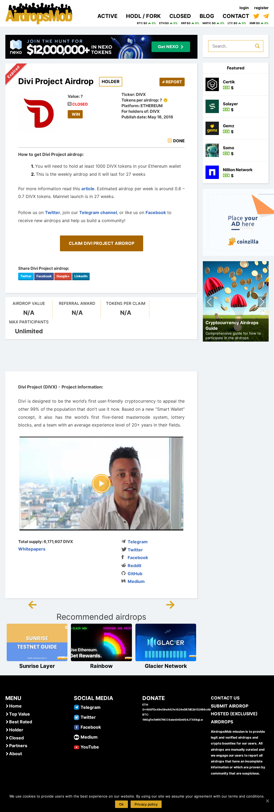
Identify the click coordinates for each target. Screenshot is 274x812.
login (244, 7)
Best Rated (20, 721)
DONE (179, 140)
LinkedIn (80, 276)
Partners (18, 745)
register (261, 7)
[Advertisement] (102, 355)
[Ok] (267, 800)
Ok (121, 804)
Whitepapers (31, 549)
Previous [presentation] (209, 302)
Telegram (138, 541)
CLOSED (180, 16)
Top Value (19, 714)
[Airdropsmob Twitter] (76, 717)
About (15, 753)
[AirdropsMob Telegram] (76, 707)
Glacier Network (166, 666)
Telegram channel (98, 212)
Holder (16, 729)
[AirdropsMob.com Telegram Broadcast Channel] (266, 16)
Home (15, 706)
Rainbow (101, 666)
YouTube (90, 747)
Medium (136, 581)
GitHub (135, 573)
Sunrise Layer (37, 666)
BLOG (207, 16)
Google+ (63, 276)
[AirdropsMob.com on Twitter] (256, 16)
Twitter (52, 212)
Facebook (156, 212)
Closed (16, 737)
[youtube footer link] (76, 746)
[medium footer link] (76, 737)
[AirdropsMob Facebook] (76, 727)
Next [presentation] (262, 302)
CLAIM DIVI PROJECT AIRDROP (101, 243)
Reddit (134, 565)
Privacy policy (146, 804)
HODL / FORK (143, 16)
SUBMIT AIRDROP (229, 706)
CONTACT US (225, 698)
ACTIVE (107, 16)
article (87, 188)
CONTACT (236, 16)
